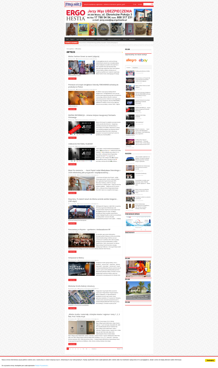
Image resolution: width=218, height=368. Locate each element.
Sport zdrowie (80, 39)
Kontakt (140, 4)
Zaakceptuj (210, 360)
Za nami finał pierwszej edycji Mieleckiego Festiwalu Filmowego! (142, 101)
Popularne (135, 67)
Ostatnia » (94, 349)
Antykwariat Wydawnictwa (114, 39)
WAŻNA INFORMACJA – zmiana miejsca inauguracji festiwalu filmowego (142, 109)
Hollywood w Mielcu (76, 258)
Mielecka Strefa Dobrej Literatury (81, 286)
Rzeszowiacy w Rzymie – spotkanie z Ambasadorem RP (89, 230)
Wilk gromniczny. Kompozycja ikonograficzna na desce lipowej (142, 167)
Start (67, 39)
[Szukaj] (152, 4)
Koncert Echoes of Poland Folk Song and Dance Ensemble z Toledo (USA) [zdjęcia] (142, 79)
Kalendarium (132, 39)
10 (83, 349)
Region (72, 39)
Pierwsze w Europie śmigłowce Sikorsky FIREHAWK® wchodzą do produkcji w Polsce (142, 94)
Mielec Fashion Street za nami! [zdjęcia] (88, 42)
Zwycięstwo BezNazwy (140, 173)
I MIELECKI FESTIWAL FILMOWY (80, 144)
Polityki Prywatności (41, 365)
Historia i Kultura (101, 39)
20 (86, 349)
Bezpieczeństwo (90, 39)
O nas (134, 4)
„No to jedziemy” (139, 122)
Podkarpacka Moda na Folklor (142, 71)
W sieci (124, 39)
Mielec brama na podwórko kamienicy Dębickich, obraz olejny (142, 191)
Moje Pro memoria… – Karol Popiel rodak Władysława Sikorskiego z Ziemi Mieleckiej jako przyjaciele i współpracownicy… (138, 132)
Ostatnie (128, 67)
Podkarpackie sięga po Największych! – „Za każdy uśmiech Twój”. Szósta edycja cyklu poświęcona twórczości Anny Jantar (138, 143)
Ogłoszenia (128, 154)
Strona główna (70, 48)
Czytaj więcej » (72, 78)
